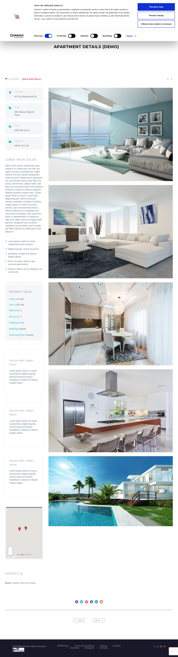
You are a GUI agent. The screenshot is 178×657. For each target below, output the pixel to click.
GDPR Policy (63, 646)
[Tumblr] (91, 601)
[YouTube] (164, 646)
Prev (80, 620)
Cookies (103, 646)
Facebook (74, 648)
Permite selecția (156, 15)
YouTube (104, 648)
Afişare (129, 36)
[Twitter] (81, 601)
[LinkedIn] (96, 601)
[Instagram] (161, 646)
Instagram (89, 648)
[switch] (71, 36)
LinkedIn (117, 646)
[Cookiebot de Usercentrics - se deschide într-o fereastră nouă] (16, 36)
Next (97, 620)
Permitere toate (156, 7)
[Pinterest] (86, 601)
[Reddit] (101, 601)
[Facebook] (76, 601)
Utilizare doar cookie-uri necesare (156, 24)
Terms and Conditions (84, 646)
